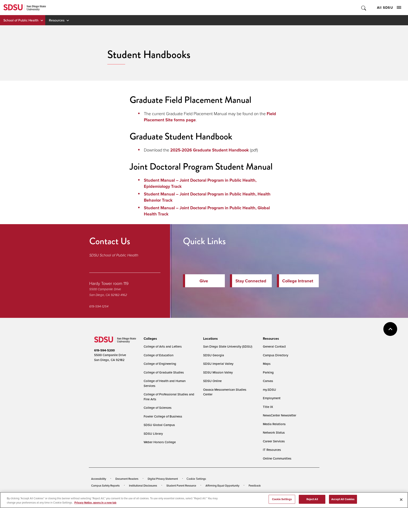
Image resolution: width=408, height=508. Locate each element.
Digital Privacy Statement (163, 479)
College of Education (158, 355)
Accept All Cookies (342, 499)
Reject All (312, 499)
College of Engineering (160, 363)
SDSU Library (153, 433)
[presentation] (149, 339)
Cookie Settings (196, 478)
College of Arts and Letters (163, 346)
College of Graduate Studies (164, 372)
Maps (267, 363)
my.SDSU (269, 389)
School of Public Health (20, 20)
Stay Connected (250, 281)
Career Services (274, 441)
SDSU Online (212, 381)
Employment (271, 398)
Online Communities (277, 458)
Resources (56, 20)
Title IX (268, 407)
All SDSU (385, 7)
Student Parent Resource (181, 485)
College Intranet (297, 281)
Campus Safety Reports (105, 485)
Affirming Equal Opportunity (222, 485)
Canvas (268, 381)
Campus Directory (275, 355)
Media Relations (274, 424)
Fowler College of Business (163, 416)
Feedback (255, 485)
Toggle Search (363, 7)
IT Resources (272, 449)
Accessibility (98, 479)
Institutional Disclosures (143, 485)
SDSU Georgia (213, 355)
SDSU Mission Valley (218, 372)
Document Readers (126, 479)
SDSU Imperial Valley (218, 363)
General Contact (274, 346)
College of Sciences (157, 407)
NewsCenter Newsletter (279, 415)
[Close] (401, 499)
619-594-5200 (104, 350)
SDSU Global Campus (159, 425)
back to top (390, 329)
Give (204, 281)
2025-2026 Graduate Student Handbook (209, 150)
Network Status (274, 432)
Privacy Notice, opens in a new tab (95, 503)
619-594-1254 (98, 306)
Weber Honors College (160, 442)
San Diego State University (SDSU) (227, 346)
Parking (268, 372)
